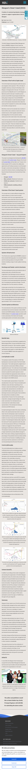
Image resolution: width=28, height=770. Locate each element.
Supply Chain (8, 729)
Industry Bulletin (8, 735)
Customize (14, 763)
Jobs (6, 733)
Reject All (14, 767)
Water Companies (9, 723)
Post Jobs (5, 745)
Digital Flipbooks (8, 731)
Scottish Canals (12, 160)
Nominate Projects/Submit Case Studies (12, 741)
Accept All (14, 759)
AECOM (23, 158)
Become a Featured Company (10, 743)
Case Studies (8, 725)
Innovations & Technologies (11, 727)
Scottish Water (7, 162)
